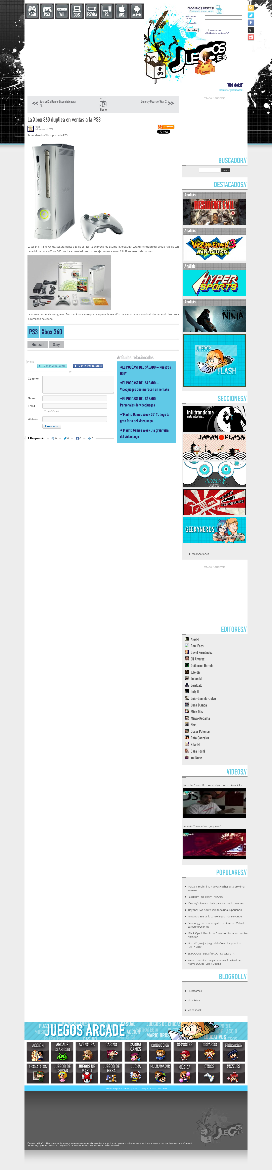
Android (136, 15)
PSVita (92, 14)
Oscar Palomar (200, 732)
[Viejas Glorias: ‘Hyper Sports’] (214, 295)
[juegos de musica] (184, 1073)
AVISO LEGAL (124, 1088)
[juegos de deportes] (184, 1052)
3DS (77, 15)
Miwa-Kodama (200, 719)
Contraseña (191, 23)
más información (112, 1145)
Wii (61, 14)
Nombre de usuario (191, 17)
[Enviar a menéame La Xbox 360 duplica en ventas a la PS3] (166, 128)
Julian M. (197, 679)
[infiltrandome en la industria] (214, 430)
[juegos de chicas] (62, 1073)
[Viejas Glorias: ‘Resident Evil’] (214, 224)
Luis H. (195, 692)
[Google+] (251, 29)
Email (31, 405)
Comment (34, 378)
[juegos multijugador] (160, 1073)
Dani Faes (197, 646)
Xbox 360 (52, 333)
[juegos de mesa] (111, 1073)
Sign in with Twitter (52, 366)
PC (107, 14)
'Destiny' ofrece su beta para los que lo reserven (216, 903)
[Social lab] (214, 486)
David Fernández (201, 653)
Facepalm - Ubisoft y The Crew (205, 896)
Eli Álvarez (197, 659)
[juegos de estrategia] (37, 1073)
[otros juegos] (209, 1073)
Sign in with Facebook (88, 366)
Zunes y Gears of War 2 (154, 102)
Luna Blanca (199, 706)
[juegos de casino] (111, 1052)
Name (31, 398)
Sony (56, 345)
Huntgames (195, 991)
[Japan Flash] (214, 458)
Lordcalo (196, 686)
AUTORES (162, 1088)
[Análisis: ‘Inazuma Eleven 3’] (214, 259)
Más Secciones (200, 554)
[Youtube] (251, 37)
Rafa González (200, 738)
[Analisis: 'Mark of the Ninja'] (214, 331)
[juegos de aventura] (86, 1052)
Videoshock (195, 1010)
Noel (194, 725)
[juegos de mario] (86, 1073)
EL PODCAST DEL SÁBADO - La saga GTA (211, 953)
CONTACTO (110, 1088)
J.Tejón (195, 673)
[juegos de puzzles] (233, 1073)
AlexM (195, 640)
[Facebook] (251, 22)
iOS (121, 15)
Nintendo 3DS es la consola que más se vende (215, 916)
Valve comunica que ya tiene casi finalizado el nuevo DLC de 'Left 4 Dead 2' (214, 961)
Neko (37, 127)
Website (33, 419)
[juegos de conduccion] (160, 1052)
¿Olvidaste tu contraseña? (217, 33)
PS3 (47, 14)
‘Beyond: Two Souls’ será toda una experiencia (215, 910)
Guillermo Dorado (202, 666)
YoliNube (196, 758)
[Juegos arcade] (62, 1052)
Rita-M (195, 745)
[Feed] (251, 7)
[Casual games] (135, 1052)
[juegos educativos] (233, 1052)
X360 (32, 14)
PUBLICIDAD (139, 1088)
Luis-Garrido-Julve (203, 699)
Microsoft (37, 345)
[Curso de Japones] (214, 514)
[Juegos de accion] (37, 1052)
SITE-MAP (151, 1088)
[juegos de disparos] (209, 1052)
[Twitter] (251, 15)
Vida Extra (194, 1000)
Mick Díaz (197, 712)
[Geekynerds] (214, 542)
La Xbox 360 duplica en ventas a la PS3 (64, 120)
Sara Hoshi (198, 752)
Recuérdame (215, 31)
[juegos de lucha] (135, 1073)
